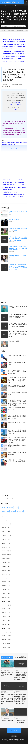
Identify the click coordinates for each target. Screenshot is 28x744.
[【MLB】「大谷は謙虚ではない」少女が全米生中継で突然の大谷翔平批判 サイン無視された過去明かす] (4, 317)
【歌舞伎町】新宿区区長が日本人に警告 (17, 363)
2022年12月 (5, 643)
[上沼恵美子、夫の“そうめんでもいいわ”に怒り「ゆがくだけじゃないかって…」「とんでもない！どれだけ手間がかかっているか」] (4, 267)
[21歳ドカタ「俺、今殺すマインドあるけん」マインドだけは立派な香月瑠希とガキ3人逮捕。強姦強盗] (4, 239)
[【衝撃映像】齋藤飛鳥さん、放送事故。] (4, 258)
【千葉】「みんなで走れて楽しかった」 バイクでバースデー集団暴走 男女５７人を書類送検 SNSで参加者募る (14, 44)
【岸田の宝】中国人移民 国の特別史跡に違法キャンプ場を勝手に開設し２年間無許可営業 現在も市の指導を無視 (17, 402)
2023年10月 (5, 605)
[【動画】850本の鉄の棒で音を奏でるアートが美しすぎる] (4, 231)
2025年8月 (4, 520)
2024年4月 (4, 581)
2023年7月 (4, 616)
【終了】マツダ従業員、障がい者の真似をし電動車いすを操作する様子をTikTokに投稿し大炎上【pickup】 (17, 440)
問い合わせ (7, 5)
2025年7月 (4, 524)
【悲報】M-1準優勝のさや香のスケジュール (17, 408)
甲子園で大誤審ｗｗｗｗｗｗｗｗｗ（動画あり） (12, 58)
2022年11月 (5, 647)
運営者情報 (19, 741)
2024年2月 (4, 589)
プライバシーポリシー (11, 741)
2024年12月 (5, 551)
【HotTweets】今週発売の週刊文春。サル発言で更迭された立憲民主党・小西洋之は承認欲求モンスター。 (17, 380)
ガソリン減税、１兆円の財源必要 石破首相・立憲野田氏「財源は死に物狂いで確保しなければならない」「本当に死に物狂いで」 (14, 46)
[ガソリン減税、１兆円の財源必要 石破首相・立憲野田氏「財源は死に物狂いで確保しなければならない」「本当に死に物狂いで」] (4, 334)
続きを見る (14, 148)
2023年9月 (4, 609)
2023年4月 (4, 628)
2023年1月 (4, 639)
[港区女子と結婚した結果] (4, 222)
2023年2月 (4, 635)
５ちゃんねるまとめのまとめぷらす (18, 739)
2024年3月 (4, 585)
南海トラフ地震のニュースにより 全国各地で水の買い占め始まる (17, 385)
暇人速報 (13, 511)
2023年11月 (5, 601)
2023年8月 (4, 612)
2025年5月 (4, 531)
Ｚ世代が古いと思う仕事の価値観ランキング (17, 445)
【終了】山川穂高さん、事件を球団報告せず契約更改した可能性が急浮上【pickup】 (17, 416)
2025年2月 (4, 543)
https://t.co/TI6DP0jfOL (16, 104)
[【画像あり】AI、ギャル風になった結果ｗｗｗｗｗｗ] (4, 213)
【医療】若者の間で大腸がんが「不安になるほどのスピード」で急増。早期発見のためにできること (18, 248)
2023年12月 (5, 597)
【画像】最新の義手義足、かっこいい (17, 356)
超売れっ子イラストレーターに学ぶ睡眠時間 (17, 453)
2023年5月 (4, 624)
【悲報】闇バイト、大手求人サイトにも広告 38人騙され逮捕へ (17, 460)
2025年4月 (4, 535)
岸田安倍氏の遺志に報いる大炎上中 (17, 423)
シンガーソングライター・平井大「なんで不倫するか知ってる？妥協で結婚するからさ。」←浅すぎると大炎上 (14, 61)
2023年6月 (4, 620)
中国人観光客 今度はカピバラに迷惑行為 (17, 393)
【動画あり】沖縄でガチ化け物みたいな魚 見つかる (13, 39)
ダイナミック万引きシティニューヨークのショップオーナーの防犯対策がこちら (17, 371)
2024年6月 (4, 574)
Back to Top (14, 730)
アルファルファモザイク (7, 507)
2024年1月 (4, 593)
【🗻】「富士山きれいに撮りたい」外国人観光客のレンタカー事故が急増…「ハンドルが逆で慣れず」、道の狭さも (14, 56)
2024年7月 (4, 570)
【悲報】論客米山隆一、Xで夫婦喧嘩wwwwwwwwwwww (14, 51)
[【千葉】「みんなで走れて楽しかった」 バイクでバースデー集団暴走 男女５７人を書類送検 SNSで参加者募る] (4, 326)
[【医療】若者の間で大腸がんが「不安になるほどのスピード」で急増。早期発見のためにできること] (4, 249)
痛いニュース (21, 26)
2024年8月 (4, 566)
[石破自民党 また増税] (4, 343)
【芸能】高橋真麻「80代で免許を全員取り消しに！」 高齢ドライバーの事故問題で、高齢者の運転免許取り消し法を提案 (14, 53)
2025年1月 (4, 547)
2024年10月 (5, 558)
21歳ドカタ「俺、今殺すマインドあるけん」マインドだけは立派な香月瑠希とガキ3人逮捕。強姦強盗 (18, 238)
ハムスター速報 (5, 511)
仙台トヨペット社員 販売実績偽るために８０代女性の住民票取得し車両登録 (17, 431)
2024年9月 (4, 562)
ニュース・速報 (13, 26)
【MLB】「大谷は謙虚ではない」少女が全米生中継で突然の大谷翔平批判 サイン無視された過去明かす (14, 41)
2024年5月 (4, 578)
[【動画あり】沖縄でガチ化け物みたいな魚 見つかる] (4, 308)
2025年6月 (4, 527)
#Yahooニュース (17, 102)
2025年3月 (4, 539)
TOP (2, 5)
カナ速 (16, 507)
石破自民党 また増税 (7, 49)
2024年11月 (5, 554)
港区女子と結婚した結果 (15, 219)
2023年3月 (4, 632)
